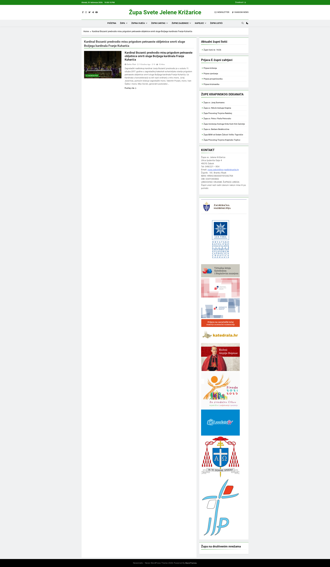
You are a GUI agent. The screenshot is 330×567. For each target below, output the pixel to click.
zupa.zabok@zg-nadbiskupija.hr (223, 169)
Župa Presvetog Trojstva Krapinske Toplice (222, 140)
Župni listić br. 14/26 (212, 50)
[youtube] (96, 12)
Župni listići (216, 23)
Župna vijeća (138, 23)
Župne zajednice (180, 23)
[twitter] (89, 12)
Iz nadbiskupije (92, 75)
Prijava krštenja (210, 68)
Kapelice (199, 23)
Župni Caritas (158, 23)
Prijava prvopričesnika (213, 79)
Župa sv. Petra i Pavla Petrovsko (217, 118)
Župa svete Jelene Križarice (165, 12)
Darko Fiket (131, 64)
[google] (93, 12)
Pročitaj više (129, 88)
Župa (122, 23)
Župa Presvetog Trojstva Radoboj (218, 113)
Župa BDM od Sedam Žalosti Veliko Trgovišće (223, 135)
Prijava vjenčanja (211, 73)
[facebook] (82, 12)
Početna (111, 23)
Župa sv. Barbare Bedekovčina (216, 129)
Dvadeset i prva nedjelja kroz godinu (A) (239, 2)
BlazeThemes (191, 563)
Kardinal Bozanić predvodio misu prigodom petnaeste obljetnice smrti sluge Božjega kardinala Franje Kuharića (158, 56)
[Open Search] (243, 23)
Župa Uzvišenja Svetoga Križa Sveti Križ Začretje (224, 124)
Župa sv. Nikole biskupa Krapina (217, 108)
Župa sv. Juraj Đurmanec (214, 102)
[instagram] (86, 12)
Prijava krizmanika (211, 84)
